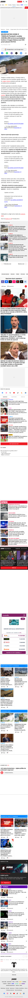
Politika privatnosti (10, 990)
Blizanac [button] (7, 959)
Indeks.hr (7, 218)
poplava (23, 274)
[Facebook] (6, 281)
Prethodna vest (7, 263)
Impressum (12, 988)
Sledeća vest (21, 263)
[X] (10, 281)
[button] (25, 45)
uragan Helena (6, 81)
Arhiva (26, 988)
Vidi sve (14, 567)
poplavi (3, 95)
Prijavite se (6, 882)
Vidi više (14, 974)
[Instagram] (14, 281)
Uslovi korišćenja (18, 990)
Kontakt (7, 988)
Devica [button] (16, 959)
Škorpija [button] (23, 959)
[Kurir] (2, 2)
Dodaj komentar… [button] (9, 772)
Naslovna (3, 29)
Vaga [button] (19, 959)
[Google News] (25, 281)
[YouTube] (17, 281)
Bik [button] (4, 959)
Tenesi (17, 274)
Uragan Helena (5, 274)
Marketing (3, 988)
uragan (12, 274)
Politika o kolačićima (19, 988)
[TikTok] (21, 281)
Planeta (7, 29)
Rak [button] (11, 959)
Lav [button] (13, 959)
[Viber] (2, 281)
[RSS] (22, 392)
